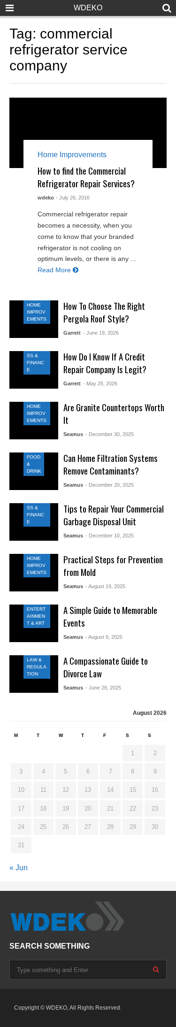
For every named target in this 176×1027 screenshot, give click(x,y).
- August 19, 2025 (105, 586)
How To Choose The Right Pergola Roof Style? (104, 312)
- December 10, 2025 (109, 535)
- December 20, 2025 (109, 485)
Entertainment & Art (36, 616)
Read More (55, 270)
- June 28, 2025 (103, 687)
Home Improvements (72, 155)
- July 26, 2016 (73, 197)
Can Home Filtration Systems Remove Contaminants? (110, 464)
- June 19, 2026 (101, 333)
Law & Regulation (36, 666)
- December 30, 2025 (109, 434)
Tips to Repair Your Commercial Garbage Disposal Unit (113, 515)
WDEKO (88, 8)
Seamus (73, 434)
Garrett (72, 333)
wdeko (46, 197)
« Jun (18, 868)
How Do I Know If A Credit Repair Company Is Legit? (104, 363)
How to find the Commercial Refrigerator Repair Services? (86, 177)
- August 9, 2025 (103, 637)
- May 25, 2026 (100, 383)
